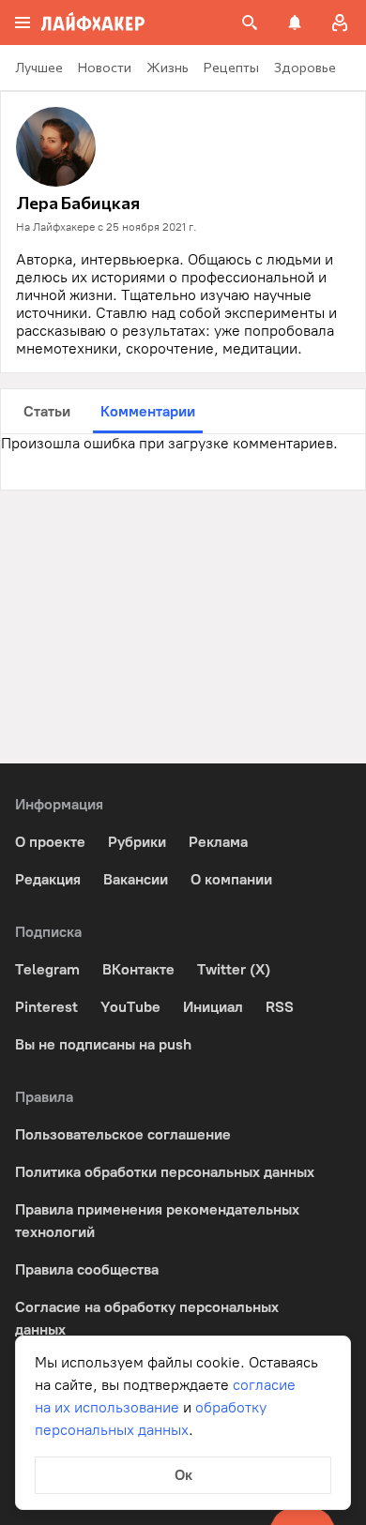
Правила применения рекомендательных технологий (157, 1220)
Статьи (46, 411)
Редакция (48, 879)
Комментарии (147, 411)
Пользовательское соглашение (123, 1134)
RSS (280, 1007)
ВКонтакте (138, 969)
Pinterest (46, 1007)
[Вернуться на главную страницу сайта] (93, 22)
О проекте (50, 842)
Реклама (218, 842)
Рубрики (137, 842)
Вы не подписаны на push (103, 1044)
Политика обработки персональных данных (164, 1172)
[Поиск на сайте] (249, 22)
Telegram (47, 969)
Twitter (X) (233, 969)
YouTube (130, 1007)
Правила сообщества (87, 1269)
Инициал (213, 1007)
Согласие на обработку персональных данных (147, 1318)
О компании (231, 879)
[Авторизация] (339, 22)
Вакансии (135, 879)
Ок (183, 1475)
